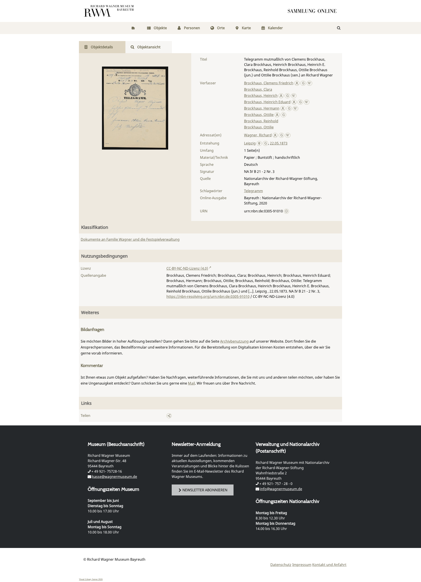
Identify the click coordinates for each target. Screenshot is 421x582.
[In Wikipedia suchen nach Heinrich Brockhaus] (293, 95)
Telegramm (253, 190)
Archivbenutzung (234, 341)
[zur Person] (297, 83)
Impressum (301, 564)
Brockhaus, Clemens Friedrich (268, 83)
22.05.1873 (278, 143)
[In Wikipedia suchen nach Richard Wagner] (288, 135)
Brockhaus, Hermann (261, 108)
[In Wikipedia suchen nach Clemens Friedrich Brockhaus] (309, 83)
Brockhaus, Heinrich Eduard (267, 101)
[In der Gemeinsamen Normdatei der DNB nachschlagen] (303, 83)
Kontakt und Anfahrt (329, 564)
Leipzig (250, 143)
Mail (191, 383)
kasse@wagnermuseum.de (114, 476)
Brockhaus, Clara (258, 89)
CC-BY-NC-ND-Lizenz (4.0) (187, 268)
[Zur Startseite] (313, 11)
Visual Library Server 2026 (91, 579)
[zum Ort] (259, 143)
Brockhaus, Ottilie (259, 114)
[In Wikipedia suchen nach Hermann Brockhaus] (295, 108)
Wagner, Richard (258, 135)
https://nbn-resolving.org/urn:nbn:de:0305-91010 (208, 296)
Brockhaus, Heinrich (261, 95)
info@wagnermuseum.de (281, 488)
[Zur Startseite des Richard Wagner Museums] (109, 11)
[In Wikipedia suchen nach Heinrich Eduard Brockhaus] (306, 101)
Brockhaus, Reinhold (261, 121)
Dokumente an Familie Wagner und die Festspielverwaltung (130, 239)
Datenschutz (280, 564)
